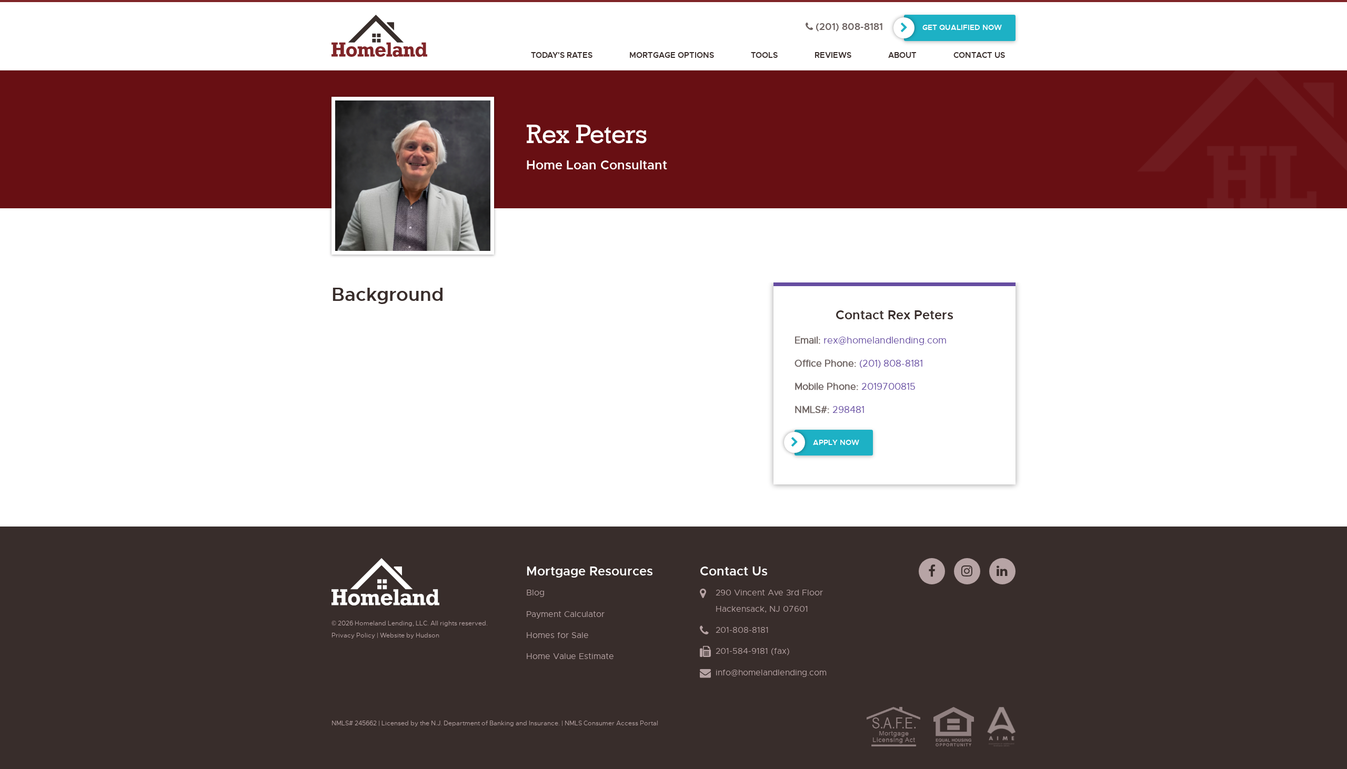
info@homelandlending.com (771, 672)
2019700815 (888, 386)
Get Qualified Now (962, 27)
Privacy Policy (353, 635)
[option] (412, 178)
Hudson (427, 635)
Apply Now (836, 442)
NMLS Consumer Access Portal (611, 723)
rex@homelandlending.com (885, 340)
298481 (848, 410)
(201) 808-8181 (891, 363)
